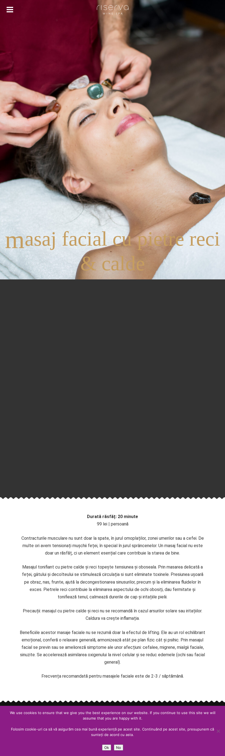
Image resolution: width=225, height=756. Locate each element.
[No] (218, 731)
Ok (106, 747)
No (118, 747)
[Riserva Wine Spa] (112, 10)
